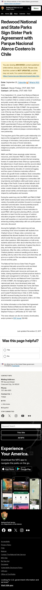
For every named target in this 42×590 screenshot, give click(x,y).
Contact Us (6, 394)
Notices (3, 551)
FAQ (4, 400)
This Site (21, 433)
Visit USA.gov (7, 585)
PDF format (17, 318)
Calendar (22, 14)
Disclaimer (4, 564)
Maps (16, 14)
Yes (8, 350)
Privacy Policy (6, 545)
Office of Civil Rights (8, 574)
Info (2, 14)
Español (5, 408)
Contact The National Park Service (13, 554)
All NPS (21, 438)
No (8, 356)
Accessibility (5, 541)
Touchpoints (15, 366)
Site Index (6, 404)
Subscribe (22, 82)
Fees (28, 14)
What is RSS (34, 82)
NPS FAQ (4, 558)
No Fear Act (5, 561)
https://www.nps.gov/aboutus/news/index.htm (21, 76)
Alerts (8, 14)
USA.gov (4, 571)
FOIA (2, 548)
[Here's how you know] (21, 2)
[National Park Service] (2, 8)
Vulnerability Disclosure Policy (11, 568)
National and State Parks (14, 8)
